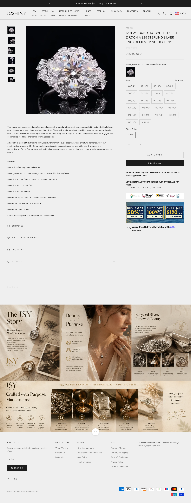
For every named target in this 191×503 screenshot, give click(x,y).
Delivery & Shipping (119, 452)
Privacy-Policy (117, 462)
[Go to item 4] (11, 60)
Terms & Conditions (119, 466)
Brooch (147, 11)
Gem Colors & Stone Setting (64, 15)
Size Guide (82, 457)
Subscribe (17, 468)
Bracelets (132, 11)
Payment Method (118, 448)
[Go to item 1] (11, 30)
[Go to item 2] (11, 40)
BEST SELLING (48, 11)
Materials (59, 457)
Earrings (101, 11)
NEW (34, 11)
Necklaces (116, 11)
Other (87, 15)
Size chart (179, 80)
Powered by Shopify (29, 492)
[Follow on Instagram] (15, 479)
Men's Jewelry (39, 15)
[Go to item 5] (11, 70)
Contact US (60, 452)
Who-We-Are (61, 448)
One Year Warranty (85, 448)
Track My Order (84, 462)
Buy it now (154, 163)
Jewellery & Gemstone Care (89, 452)
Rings (88, 11)
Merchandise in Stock (69, 11)
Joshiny (129, 28)
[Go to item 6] (11, 79)
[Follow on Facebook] (8, 479)
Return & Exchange (119, 457)
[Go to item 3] (11, 50)
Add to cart (154, 155)
